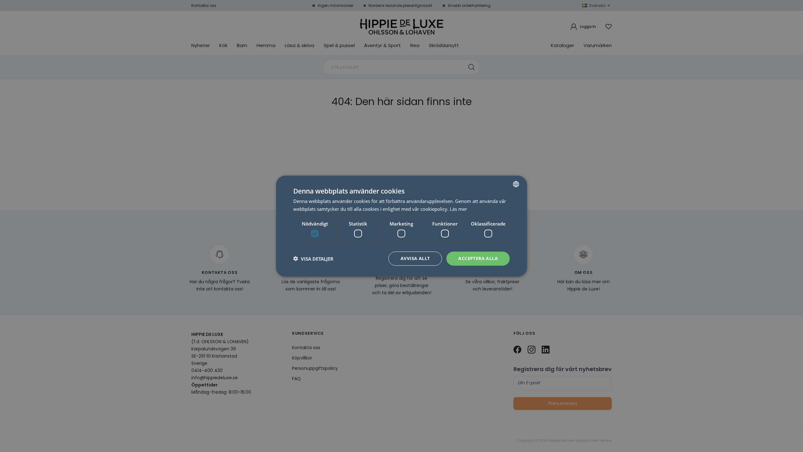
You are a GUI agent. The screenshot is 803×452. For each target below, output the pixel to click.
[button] (313, 258)
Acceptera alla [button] (478, 258)
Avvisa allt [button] (415, 258)
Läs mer (458, 209)
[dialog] (401, 225)
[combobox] (516, 184)
